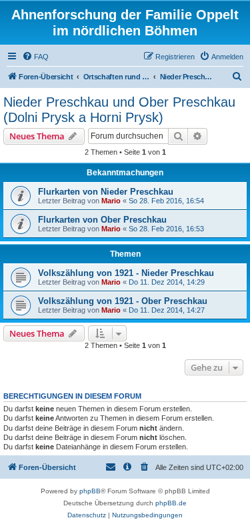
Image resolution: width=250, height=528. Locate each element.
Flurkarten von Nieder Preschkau (105, 192)
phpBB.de (171, 503)
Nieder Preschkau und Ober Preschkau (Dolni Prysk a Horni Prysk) (119, 110)
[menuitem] (35, 57)
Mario (111, 201)
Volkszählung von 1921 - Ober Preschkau (122, 301)
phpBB (90, 491)
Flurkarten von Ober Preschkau (102, 220)
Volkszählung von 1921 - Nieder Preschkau (126, 273)
